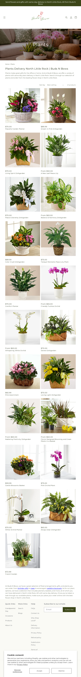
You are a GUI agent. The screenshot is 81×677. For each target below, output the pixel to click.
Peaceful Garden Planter (15, 129)
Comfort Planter (11, 306)
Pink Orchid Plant (48, 485)
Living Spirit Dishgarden (15, 173)
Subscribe (69, 610)
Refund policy (36, 637)
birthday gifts (23, 588)
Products (8, 621)
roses (33, 588)
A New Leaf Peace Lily (49, 173)
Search (20, 608)
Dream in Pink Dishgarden (51, 129)
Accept (39, 671)
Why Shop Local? (35, 619)
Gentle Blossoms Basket (15, 485)
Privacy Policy (22, 665)
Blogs (20, 613)
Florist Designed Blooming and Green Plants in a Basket (56, 440)
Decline (61, 671)
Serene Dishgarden (48, 350)
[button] (4, 17)
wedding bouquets (54, 588)
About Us (8, 625)
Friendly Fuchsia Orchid (50, 306)
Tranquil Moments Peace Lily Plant (55, 262)
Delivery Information (35, 626)
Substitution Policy (35, 643)
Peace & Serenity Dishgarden (16, 218)
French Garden (11, 574)
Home (7, 64)
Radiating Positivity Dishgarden (18, 439)
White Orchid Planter (13, 530)
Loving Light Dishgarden (51, 395)
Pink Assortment (12, 395)
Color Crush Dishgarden (14, 262)
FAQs (33, 608)
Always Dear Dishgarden (51, 530)
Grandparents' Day (10, 609)
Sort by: (42, 85)
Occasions (9, 616)
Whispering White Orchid (15, 350)
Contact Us (35, 613)
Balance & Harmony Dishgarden (53, 218)
